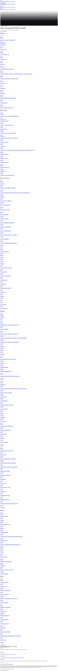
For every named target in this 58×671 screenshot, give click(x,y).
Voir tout (1, 446)
